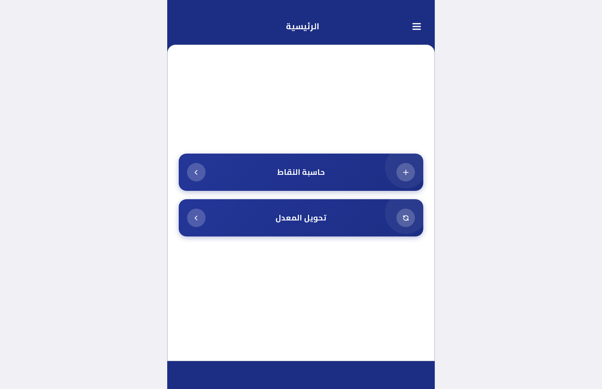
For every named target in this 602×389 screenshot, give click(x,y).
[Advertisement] (301, 105)
